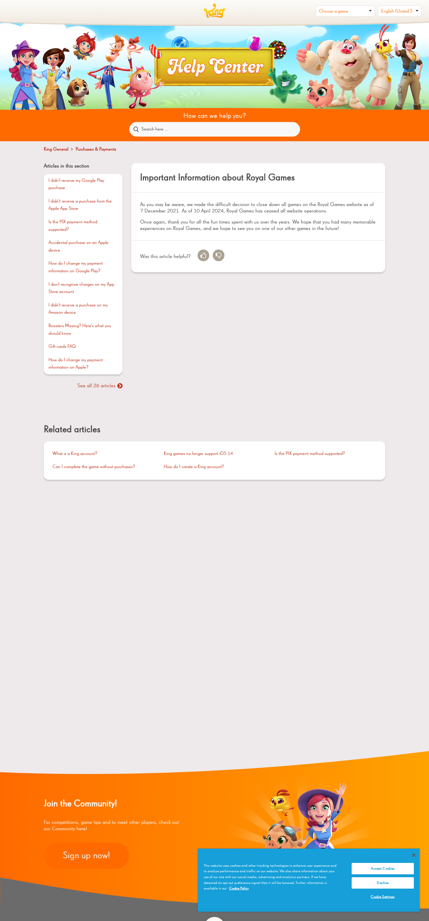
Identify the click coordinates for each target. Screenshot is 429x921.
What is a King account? (75, 453)
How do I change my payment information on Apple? (75, 364)
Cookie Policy (239, 888)
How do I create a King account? (194, 467)
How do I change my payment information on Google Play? (75, 267)
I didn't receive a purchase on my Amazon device (78, 309)
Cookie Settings (383, 897)
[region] (309, 880)
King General (56, 149)
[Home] (214, 11)
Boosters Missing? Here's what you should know (79, 330)
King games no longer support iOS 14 (198, 453)
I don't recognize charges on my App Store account (81, 288)
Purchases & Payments (96, 149)
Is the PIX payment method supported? (72, 226)
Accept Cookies (383, 869)
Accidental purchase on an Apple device (78, 246)
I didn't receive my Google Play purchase (76, 184)
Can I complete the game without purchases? (94, 467)
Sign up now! (86, 855)
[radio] (203, 255)
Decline (382, 883)
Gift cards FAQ (62, 346)
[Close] (414, 855)
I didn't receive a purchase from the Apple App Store (80, 205)
